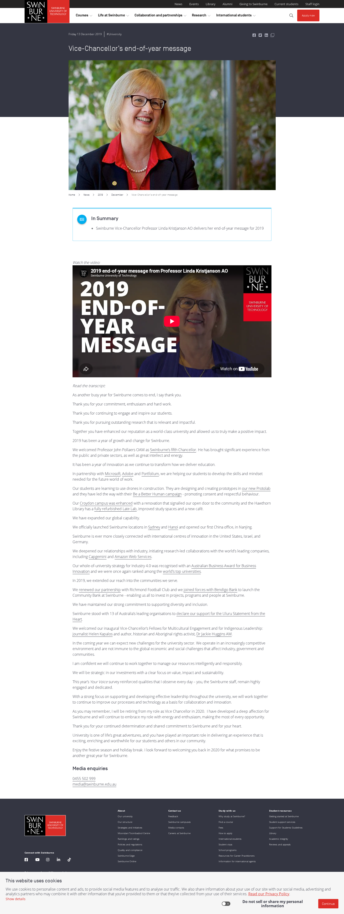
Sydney (154, 527)
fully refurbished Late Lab (115, 508)
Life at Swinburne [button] (113, 16)
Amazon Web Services (133, 556)
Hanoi (173, 527)
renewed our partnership (100, 589)
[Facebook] (26, 860)
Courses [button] (84, 16)
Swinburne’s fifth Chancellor (173, 449)
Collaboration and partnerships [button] (160, 16)
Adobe (127, 473)
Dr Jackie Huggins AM (214, 634)
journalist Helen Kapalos (93, 634)
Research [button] (201, 16)
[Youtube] (37, 860)
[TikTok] (69, 860)
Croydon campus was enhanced (106, 503)
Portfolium (150, 473)
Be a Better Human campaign (157, 494)
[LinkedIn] (58, 860)
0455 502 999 (84, 778)
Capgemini (97, 556)
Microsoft (113, 473)
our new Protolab (256, 488)
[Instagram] (47, 860)
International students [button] (236, 16)
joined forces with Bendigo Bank (210, 589)
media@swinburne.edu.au (94, 784)
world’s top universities (182, 571)
